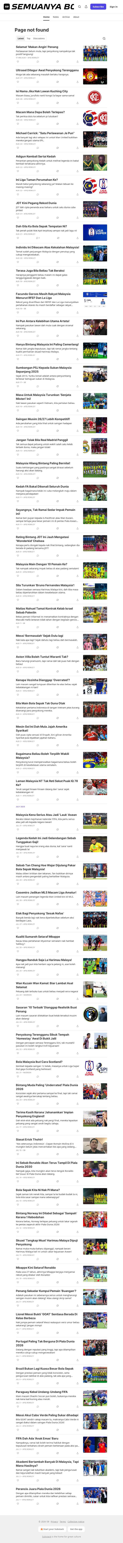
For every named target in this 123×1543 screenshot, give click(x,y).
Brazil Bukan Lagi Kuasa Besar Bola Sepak (45, 1368)
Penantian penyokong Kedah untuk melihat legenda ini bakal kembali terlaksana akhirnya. (47, 162)
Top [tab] (28, 38)
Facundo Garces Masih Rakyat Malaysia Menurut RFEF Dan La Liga (43, 296)
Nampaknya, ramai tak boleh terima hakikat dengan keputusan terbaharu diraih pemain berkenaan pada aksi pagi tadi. (48, 1444)
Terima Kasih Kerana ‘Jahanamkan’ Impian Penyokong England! (44, 1114)
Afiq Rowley (33, 58)
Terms (63, 1521)
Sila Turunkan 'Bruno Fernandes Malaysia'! (45, 585)
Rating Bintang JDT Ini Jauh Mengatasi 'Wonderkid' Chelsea (42, 539)
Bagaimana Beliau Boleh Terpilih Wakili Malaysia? (42, 755)
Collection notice (76, 1521)
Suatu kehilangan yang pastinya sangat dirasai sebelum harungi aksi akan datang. (44, 469)
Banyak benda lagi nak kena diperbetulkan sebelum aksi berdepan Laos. (45, 919)
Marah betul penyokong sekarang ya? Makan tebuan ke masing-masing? (44, 185)
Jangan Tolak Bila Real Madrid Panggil (42, 440)
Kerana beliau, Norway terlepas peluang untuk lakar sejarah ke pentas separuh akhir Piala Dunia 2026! (47, 1223)
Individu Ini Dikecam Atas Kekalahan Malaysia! (47, 247)
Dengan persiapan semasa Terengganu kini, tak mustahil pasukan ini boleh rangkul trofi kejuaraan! (45, 1044)
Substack (46, 1536)
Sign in (114, 6)
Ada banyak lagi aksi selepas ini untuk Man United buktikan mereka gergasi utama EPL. (46, 139)
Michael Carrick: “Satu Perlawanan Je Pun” (45, 133)
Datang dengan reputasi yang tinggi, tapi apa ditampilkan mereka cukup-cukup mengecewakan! (45, 1351)
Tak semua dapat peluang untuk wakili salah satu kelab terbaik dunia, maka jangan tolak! (44, 446)
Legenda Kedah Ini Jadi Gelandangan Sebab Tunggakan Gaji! (46, 840)
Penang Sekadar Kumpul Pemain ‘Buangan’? (46, 1291)
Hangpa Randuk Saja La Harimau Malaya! (44, 960)
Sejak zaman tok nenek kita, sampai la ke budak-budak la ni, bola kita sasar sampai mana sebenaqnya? (47, 1196)
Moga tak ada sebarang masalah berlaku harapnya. (42, 74)
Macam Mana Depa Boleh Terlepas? (40, 112)
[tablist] (31, 38)
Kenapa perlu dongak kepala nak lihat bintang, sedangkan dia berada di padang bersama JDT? (48, 547)
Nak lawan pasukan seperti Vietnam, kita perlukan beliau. (45, 402)
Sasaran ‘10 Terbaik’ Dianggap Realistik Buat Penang (46, 1009)
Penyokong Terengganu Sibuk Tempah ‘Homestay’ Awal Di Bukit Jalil (42, 1036)
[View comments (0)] (38, 61)
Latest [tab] (21, 38)
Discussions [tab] (39, 38)
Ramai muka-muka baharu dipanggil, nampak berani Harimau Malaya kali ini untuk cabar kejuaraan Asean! (44, 1250)
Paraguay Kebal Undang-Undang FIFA (42, 1392)
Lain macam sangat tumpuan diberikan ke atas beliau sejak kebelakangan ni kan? (46, 686)
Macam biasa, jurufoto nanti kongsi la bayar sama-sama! (45, 95)
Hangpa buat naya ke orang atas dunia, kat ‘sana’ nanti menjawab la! (44, 848)
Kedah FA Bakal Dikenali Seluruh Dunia (42, 486)
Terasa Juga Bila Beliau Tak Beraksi (40, 270)
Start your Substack (53, 1529)
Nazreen (28, 995)
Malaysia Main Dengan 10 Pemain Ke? (41, 564)
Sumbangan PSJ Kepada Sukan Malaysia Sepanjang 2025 (44, 369)
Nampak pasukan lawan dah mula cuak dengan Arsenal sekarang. (44, 327)
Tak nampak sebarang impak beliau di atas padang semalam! (47, 568)
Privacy (54, 1521)
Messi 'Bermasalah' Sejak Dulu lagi (39, 635)
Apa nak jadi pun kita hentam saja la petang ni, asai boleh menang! (45, 966)
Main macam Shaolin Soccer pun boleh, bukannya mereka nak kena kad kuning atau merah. (46, 1398)
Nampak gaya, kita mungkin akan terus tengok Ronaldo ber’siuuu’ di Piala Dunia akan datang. (44, 1172)
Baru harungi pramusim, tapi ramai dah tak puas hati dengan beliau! (47, 662)
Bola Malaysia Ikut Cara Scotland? (39, 1062)
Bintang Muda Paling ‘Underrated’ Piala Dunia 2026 (47, 1087)
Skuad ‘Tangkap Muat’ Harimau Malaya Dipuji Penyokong (47, 1242)
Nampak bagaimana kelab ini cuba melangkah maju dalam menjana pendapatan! (46, 492)
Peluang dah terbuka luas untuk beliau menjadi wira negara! (47, 991)
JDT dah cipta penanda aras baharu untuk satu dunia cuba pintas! (45, 209)
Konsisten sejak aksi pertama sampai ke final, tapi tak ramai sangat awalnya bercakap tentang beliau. (46, 1095)
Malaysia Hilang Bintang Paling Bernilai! (43, 463)
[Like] (18, 61)
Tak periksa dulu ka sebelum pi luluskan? (37, 116)
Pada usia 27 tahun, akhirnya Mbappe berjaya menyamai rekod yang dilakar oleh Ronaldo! (45, 1273)
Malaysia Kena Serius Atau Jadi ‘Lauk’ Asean (46, 815)
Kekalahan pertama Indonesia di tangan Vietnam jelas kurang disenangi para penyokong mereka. (47, 709)
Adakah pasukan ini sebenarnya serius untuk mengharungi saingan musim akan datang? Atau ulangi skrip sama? (46, 1297)
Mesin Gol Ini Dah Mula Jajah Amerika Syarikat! (41, 728)
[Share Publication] (86, 7)
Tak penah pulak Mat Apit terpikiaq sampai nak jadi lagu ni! (46, 230)
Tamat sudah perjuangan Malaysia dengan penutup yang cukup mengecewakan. (45, 253)
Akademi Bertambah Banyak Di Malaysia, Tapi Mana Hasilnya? (47, 1463)
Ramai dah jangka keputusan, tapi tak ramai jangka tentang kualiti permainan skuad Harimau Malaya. (46, 350)
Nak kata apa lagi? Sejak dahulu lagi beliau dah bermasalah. (47, 639)
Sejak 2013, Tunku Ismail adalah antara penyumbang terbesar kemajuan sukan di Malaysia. (43, 377)
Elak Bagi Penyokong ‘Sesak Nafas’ (40, 913)
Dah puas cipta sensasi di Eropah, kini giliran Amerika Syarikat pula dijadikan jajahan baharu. (43, 736)
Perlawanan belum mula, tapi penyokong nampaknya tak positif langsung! (45, 53)
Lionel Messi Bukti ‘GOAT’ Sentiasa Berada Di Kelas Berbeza (46, 1316)
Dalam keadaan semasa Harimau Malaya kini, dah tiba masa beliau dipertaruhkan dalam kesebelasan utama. (47, 591)
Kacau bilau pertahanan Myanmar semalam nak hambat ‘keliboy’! (45, 942)
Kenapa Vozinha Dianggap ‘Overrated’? (43, 680)
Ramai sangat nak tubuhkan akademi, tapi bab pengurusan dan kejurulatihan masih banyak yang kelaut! (46, 1471)
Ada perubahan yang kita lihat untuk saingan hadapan (44, 423)
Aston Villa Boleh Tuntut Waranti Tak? (42, 657)
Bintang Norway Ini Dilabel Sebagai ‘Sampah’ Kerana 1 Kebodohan (46, 1215)
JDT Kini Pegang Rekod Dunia (36, 203)
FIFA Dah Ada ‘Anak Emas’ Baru (37, 1438)
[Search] (79, 7)
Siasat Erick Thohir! (29, 1139)
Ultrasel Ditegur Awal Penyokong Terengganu (47, 70)
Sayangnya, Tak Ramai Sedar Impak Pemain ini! (45, 511)
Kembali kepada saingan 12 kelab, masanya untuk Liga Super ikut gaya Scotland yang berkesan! (47, 1067)
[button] (46, 17)
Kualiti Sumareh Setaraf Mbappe (38, 936)
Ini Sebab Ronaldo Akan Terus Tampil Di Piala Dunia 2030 (46, 1164)
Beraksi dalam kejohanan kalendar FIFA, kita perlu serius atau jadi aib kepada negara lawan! (45, 820)
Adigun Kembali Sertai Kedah (36, 156)
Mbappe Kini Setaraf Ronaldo (36, 1267)
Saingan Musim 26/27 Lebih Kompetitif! (43, 419)
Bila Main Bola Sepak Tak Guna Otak (40, 703)
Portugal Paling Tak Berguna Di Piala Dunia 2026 (45, 1343)
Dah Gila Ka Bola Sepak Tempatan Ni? (41, 226)
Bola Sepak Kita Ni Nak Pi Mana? (38, 1190)
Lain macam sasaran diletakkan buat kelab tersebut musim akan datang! (46, 1017)
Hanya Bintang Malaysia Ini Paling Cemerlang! (47, 344)
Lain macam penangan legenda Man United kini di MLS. (45, 896)
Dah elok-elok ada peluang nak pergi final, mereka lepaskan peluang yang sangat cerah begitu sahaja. (47, 1122)
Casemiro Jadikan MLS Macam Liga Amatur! (46, 892)
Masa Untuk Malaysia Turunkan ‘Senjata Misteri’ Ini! (43, 397)
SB (25, 309)
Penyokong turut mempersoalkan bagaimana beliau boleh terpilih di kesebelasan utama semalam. (46, 763)
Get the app (76, 1529)
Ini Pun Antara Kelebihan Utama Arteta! (42, 321)
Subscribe (98, 6)
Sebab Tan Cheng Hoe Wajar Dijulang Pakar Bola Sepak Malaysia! (46, 867)
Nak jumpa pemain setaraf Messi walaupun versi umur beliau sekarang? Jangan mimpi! (47, 1324)
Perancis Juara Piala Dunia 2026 (38, 1489)
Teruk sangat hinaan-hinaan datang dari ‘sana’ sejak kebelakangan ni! (42, 791)
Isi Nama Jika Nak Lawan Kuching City (42, 91)
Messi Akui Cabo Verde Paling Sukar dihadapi (47, 1415)
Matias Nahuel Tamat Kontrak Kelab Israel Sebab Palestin (44, 610)
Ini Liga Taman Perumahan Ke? (37, 179)
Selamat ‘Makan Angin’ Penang (37, 47)
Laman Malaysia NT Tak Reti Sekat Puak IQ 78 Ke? (47, 783)
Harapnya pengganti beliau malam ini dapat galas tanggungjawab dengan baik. (41, 276)
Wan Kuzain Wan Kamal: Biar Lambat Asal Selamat (44, 985)
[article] (61, 54)
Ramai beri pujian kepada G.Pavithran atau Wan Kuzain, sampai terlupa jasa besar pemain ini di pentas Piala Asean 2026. (46, 519)
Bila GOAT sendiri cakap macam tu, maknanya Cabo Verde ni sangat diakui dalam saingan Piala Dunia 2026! (47, 1421)
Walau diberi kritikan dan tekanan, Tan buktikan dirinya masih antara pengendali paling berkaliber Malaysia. (44, 875)
